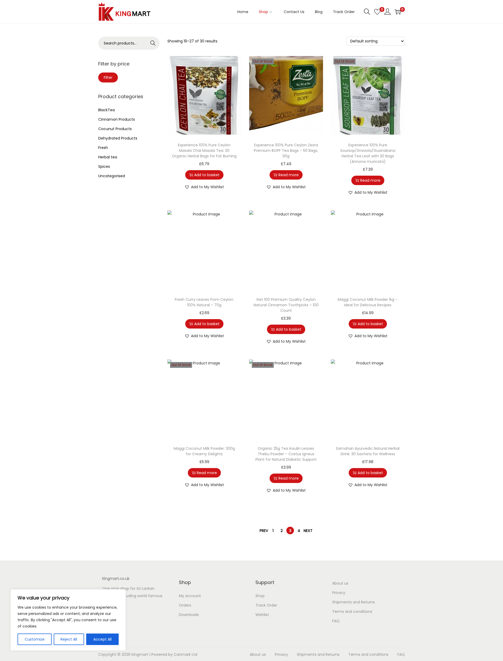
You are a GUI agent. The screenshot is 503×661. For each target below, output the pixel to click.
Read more (288, 174)
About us (340, 583)
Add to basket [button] (207, 174)
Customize (35, 639)
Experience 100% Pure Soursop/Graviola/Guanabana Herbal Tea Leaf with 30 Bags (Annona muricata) (367, 153)
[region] (68, 620)
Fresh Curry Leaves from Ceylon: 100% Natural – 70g (204, 302)
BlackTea (106, 110)
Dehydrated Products (117, 138)
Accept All (102, 639)
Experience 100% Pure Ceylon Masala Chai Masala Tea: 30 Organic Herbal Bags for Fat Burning (204, 150)
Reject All (69, 639)
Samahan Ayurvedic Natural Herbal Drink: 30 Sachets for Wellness (368, 451)
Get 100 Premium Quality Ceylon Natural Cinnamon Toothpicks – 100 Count (286, 305)
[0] (377, 12)
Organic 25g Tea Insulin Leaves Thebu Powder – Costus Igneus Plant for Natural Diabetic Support (286, 454)
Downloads (189, 614)
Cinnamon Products (116, 119)
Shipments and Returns (353, 602)
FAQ (336, 621)
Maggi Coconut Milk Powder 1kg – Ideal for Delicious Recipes (368, 302)
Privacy (338, 592)
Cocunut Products (115, 128)
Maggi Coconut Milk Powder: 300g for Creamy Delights (204, 451)
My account (190, 595)
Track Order (266, 605)
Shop (260, 595)
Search (153, 43)
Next (308, 530)
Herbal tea (107, 157)
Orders (185, 605)
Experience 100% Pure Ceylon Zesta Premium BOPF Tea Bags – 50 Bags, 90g (286, 150)
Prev (264, 530)
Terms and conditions (352, 611)
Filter (108, 77)
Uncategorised (111, 176)
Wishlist (262, 614)
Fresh (103, 147)
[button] (204, 187)
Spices (104, 166)
